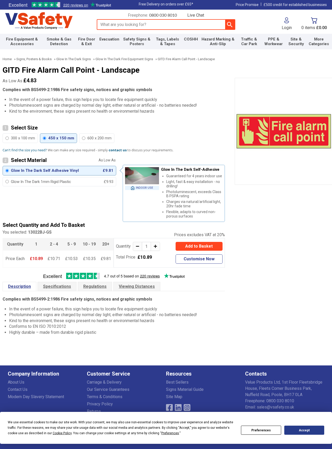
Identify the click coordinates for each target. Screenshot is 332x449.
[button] (287, 23)
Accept (304, 430)
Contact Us (17, 389)
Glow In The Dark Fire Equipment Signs (124, 59)
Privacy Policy (100, 404)
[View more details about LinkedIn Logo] (178, 407)
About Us (16, 382)
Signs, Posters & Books (34, 59)
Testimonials (59, 5)
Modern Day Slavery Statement (36, 396)
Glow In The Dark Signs (73, 59)
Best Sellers (177, 382)
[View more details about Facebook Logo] (169, 407)
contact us (118, 150)
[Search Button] (230, 24)
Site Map (174, 396)
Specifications (57, 286)
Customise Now (199, 258)
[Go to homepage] (45, 21)
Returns (94, 411)
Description (19, 286)
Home (7, 59)
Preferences (261, 430)
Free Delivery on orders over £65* (166, 4)
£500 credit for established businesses (295, 5)
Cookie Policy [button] (62, 433)
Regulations (95, 286)
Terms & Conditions (104, 396)
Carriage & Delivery (104, 382)
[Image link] (187, 407)
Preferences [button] (170, 433)
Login (287, 27)
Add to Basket (199, 246)
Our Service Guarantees (108, 389)
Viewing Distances (137, 286)
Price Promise (247, 5)
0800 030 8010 (163, 15)
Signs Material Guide (185, 389)
